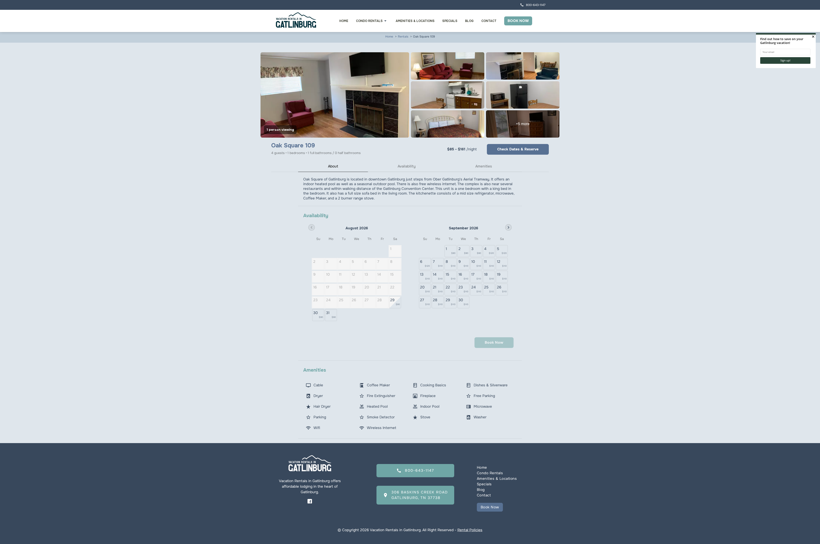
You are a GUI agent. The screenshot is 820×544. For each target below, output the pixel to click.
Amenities (483, 166)
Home (343, 21)
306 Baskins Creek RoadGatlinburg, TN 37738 (415, 495)
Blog (469, 21)
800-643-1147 (532, 5)
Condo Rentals (369, 21)
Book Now (518, 21)
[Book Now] (510, 501)
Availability (407, 166)
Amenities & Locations (415, 21)
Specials (449, 21)
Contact (488, 21)
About (333, 166)
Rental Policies (469, 530)
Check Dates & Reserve (518, 149)
